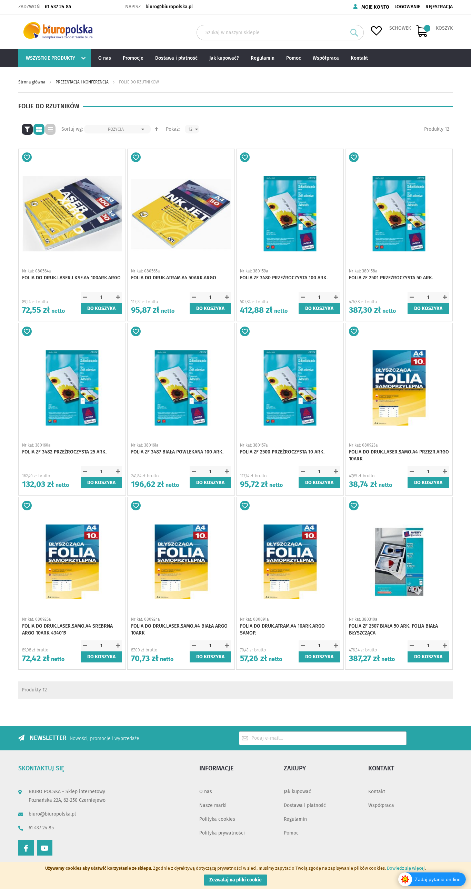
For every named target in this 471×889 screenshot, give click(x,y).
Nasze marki (213, 805)
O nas (205, 792)
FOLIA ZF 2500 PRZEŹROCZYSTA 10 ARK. (282, 452)
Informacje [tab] (216, 768)
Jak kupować (297, 792)
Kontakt (376, 792)
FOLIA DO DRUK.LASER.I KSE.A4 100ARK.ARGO (71, 278)
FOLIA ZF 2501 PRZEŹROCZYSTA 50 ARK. (391, 278)
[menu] (235, 58)
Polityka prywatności (222, 833)
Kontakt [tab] (381, 768)
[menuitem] (54, 58)
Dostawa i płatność (305, 805)
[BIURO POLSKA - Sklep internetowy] (57, 30)
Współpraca (381, 805)
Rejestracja (439, 7)
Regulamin (295, 819)
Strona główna (32, 82)
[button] (27, 157)
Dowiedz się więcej (406, 868)
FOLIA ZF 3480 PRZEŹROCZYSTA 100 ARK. (284, 278)
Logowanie (407, 7)
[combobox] (280, 32)
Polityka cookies (217, 819)
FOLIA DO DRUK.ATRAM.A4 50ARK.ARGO (173, 278)
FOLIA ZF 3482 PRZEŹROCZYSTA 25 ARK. (64, 452)
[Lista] (50, 129)
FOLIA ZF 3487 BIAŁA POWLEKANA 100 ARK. (177, 452)
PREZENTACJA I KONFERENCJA (83, 82)
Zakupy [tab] (295, 768)
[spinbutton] (101, 297)
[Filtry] (27, 129)
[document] (235, 876)
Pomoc (291, 833)
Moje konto (375, 7)
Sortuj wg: (72, 129)
